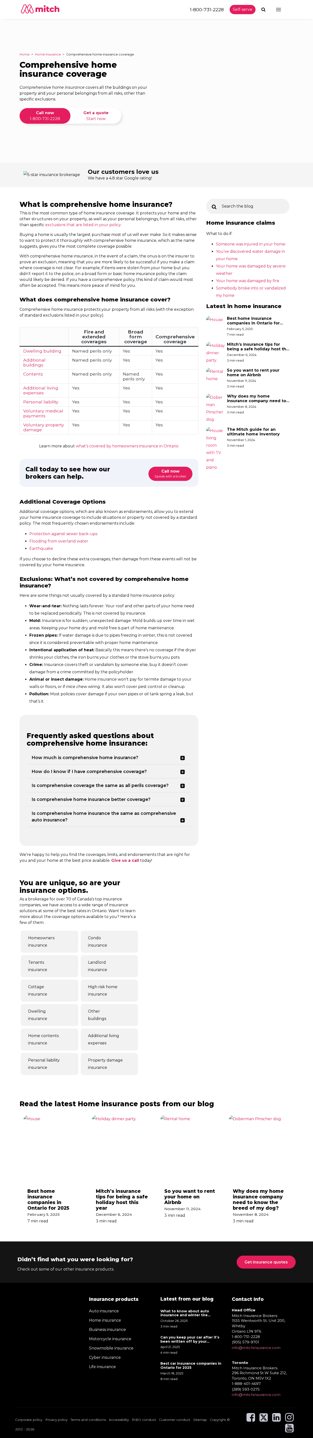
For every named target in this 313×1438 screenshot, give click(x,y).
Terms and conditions (88, 1420)
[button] (264, 9)
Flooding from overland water (58, 541)
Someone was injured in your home (250, 244)
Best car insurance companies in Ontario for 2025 (190, 1365)
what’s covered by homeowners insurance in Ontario (127, 446)
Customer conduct (174, 1420)
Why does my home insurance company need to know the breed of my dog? (256, 398)
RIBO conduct (144, 1420)
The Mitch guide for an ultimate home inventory (254, 431)
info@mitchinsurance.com (256, 1347)
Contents (33, 373)
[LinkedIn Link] (276, 1420)
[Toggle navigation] (282, 9)
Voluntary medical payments (43, 413)
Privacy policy (56, 1420)
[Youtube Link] (289, 1430)
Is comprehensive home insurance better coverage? (91, 799)
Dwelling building (42, 351)
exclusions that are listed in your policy (83, 224)
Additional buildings (34, 362)
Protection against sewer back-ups (63, 533)
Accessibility (119, 1420)
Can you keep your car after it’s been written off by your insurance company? (189, 1339)
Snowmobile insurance (111, 1348)
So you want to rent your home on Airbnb (253, 372)
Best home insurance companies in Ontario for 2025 (253, 320)
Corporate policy (28, 1420)
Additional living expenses (40, 390)
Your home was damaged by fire (247, 280)
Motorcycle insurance (110, 1339)
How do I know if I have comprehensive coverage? (89, 771)
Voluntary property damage (43, 427)
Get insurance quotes (266, 1262)
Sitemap (200, 1420)
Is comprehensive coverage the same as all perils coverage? (100, 785)
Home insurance (105, 1320)
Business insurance (107, 1329)
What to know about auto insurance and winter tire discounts (184, 1313)
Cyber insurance (105, 1357)
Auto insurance (104, 1311)
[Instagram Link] (289, 1420)
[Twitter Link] (264, 1420)
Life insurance (102, 1366)
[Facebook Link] (251, 1420)
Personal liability (40, 401)
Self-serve (242, 9)
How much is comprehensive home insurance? (85, 757)
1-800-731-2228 (207, 9)
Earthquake (41, 548)
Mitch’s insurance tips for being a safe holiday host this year (258, 346)
